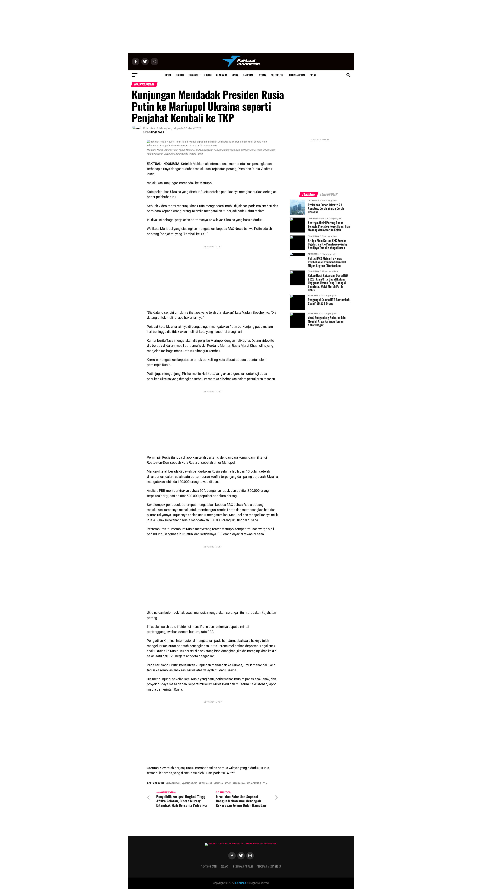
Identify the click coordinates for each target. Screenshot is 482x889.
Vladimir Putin (257, 783)
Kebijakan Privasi (243, 866)
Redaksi (224, 866)
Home (168, 75)
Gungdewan (156, 131)
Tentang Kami (209, 866)
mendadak (190, 783)
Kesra (235, 75)
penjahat (206, 783)
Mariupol (174, 783)
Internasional (296, 75)
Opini (313, 75)
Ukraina (239, 783)
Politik (180, 75)
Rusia (219, 783)
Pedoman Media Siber (269, 866)
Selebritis (277, 75)
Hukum (208, 75)
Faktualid (240, 883)
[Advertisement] (241, 26)
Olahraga (221, 75)
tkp (228, 783)
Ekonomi (193, 75)
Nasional (248, 75)
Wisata (262, 75)
